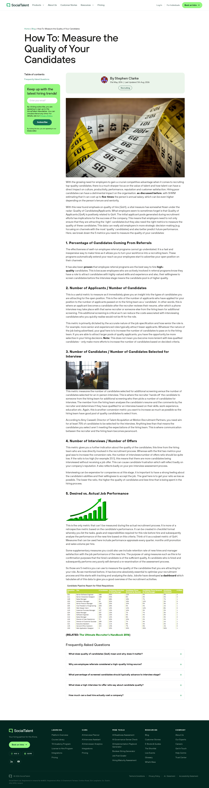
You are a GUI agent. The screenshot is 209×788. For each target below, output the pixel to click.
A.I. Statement (169, 776)
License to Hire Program (62, 748)
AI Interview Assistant (91, 739)
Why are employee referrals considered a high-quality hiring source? (105, 664)
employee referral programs (114, 249)
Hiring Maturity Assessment (124, 760)
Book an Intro (192, 5)
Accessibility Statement (188, 776)
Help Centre (180, 753)
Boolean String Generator (123, 751)
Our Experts (180, 739)
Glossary (149, 757)
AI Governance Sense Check (124, 739)
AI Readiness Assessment (123, 735)
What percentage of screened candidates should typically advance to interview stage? (114, 674)
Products (36, 5)
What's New (150, 762)
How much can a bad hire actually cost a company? (96, 695)
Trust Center (181, 757)
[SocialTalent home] (18, 5)
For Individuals (173, 5)
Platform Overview (60, 735)
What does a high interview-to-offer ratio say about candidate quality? (106, 684)
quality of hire (111, 207)
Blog (34, 28)
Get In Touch (181, 748)
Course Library (58, 739)
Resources (86, 5)
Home (27, 28)
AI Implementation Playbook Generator (124, 745)
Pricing (101, 5)
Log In (159, 5)
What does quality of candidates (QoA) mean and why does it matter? (106, 653)
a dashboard (168, 575)
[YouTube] (18, 761)
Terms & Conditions (137, 776)
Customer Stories (68, 5)
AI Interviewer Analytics (92, 744)
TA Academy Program (61, 744)
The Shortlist (150, 748)
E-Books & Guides (153, 744)
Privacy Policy (46, 116)
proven (88, 266)
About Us (52, 5)
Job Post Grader (119, 755)
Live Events (150, 753)
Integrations (57, 753)
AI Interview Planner (91, 735)
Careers (178, 744)
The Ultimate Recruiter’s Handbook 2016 (104, 634)
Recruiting (125, 88)
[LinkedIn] (11, 761)
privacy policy (31, 131)
